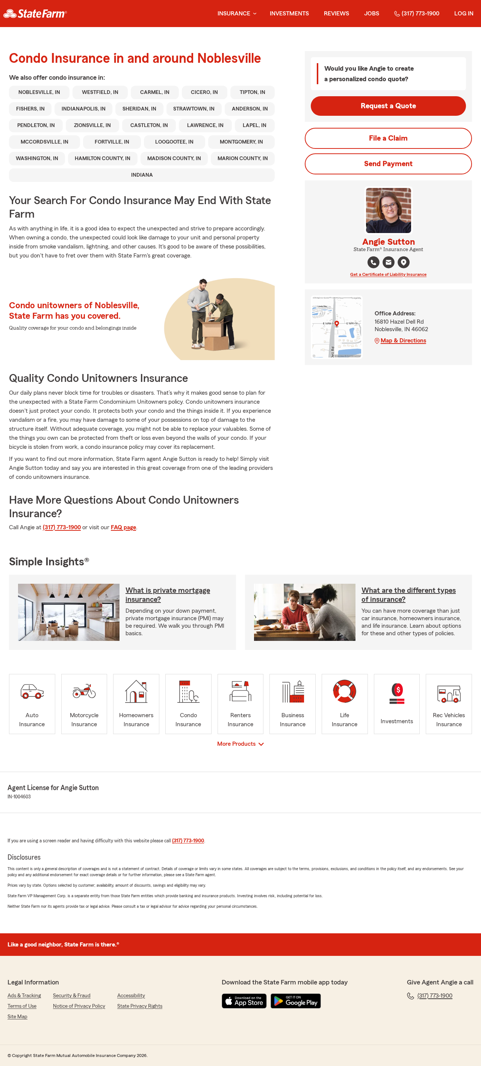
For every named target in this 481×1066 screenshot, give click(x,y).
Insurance (234, 14)
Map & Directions (403, 341)
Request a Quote (388, 106)
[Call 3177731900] (374, 262)
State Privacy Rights (139, 1006)
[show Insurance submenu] (253, 14)
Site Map (17, 1016)
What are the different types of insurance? (409, 595)
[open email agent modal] (389, 263)
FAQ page (123, 527)
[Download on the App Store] (244, 1000)
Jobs (371, 14)
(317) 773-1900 (420, 14)
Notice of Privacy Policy (79, 1006)
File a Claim (388, 138)
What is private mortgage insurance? (168, 595)
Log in (463, 14)
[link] (35, 13)
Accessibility (131, 995)
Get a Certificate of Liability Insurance (388, 274)
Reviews (336, 14)
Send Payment (388, 164)
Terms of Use (22, 1006)
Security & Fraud (72, 995)
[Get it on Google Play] (296, 1000)
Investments (289, 14)
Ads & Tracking (24, 995)
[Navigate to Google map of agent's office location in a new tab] (404, 262)
